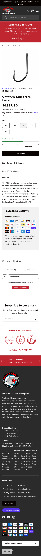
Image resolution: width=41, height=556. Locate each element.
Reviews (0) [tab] (11, 270)
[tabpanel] (20, 192)
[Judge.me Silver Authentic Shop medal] (14, 339)
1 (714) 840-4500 (10, 436)
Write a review (20, 287)
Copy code (26, 39)
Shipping (5, 109)
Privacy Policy (9, 493)
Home (4, 46)
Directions (9, 503)
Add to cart (27, 147)
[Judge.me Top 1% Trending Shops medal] (25, 339)
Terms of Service (10, 496)
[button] (32, 10)
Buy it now (21, 153)
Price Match (8, 489)
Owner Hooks (7, 89)
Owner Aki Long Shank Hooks (17, 46)
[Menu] (37, 10)
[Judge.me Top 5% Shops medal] (36, 339)
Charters (22, 485)
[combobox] (20, 17)
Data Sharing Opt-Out (27, 496)
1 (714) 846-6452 (10, 433)
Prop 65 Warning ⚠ (10, 171)
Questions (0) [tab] (30, 270)
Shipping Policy (24, 489)
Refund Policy (24, 493)
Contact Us (7, 485)
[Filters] (4, 276)
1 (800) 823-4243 (10, 431)
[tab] (7, 177)
